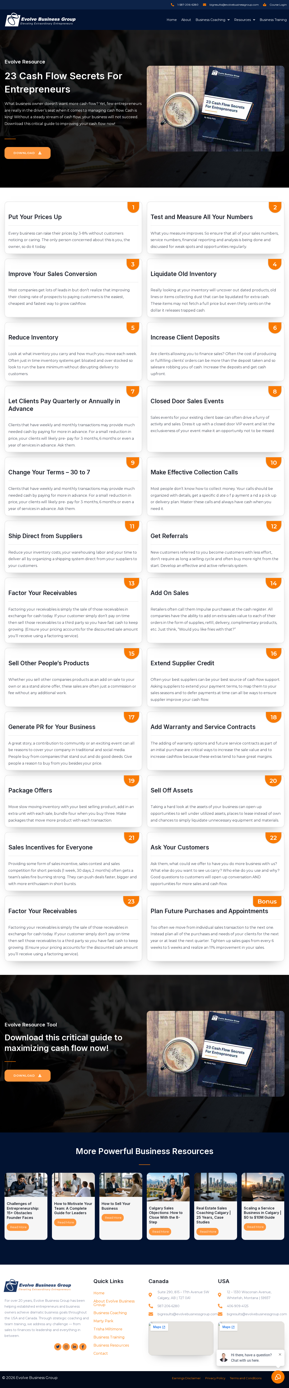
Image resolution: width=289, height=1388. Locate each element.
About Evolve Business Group (114, 1303)
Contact (100, 1353)
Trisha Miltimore (107, 1329)
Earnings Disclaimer (186, 1378)
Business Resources (111, 1345)
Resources (242, 20)
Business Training (273, 20)
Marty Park (103, 1321)
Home (172, 20)
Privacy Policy (215, 1378)
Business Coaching (210, 20)
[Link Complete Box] (26, 1206)
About (186, 20)
